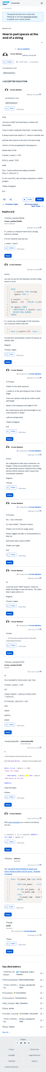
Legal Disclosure (34, 1055)
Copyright (11, 1055)
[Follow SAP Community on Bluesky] (21, 1043)
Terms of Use (34, 1049)
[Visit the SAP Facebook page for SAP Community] (17, 1043)
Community (15, 3)
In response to (30, 374)
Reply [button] (39, 199)
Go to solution (23, 49)
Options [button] (41, 42)
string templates (14, 822)
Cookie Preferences (11, 1067)
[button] (4, 62)
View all (5, 1032)
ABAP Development (9, 73)
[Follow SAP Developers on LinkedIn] (29, 1043)
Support (34, 1061)
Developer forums (30, 17)
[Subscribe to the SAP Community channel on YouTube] (25, 1043)
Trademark (11, 1061)
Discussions (8, 8)
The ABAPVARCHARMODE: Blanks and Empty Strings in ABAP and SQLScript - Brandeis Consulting (22, 871)
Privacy (11, 1049)
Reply (8, 256)
